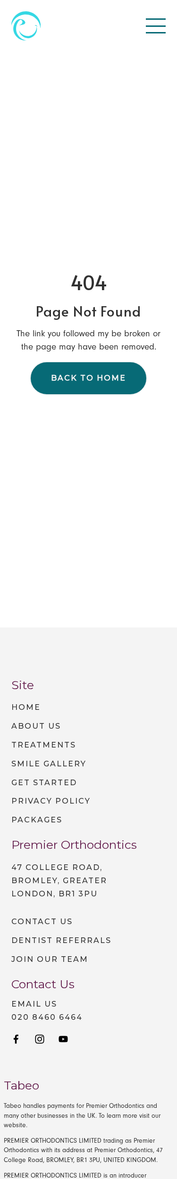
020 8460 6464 (47, 1017)
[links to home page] (26, 26)
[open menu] (156, 25)
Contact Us (42, 921)
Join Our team (49, 959)
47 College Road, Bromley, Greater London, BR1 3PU (59, 880)
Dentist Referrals (61, 940)
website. (15, 1125)
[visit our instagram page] (39, 1039)
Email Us (34, 1004)
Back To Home (88, 378)
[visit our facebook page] (16, 1039)
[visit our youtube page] (63, 1039)
